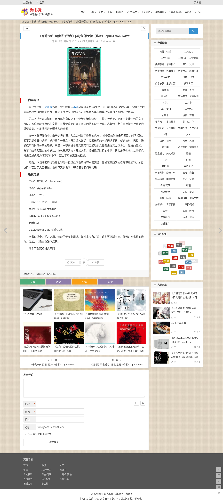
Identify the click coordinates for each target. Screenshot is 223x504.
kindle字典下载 (178, 323)
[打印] (114, 41)
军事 (32, 281)
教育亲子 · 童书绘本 (165, 121)
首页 (83, 12)
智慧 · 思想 (188, 140)
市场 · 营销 (165, 109)
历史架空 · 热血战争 (165, 70)
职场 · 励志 (165, 198)
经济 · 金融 (188, 179)
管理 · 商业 (188, 172)
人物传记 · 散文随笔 (188, 58)
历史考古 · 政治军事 (188, 70)
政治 (173, 252)
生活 (109, 12)
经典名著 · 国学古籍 (165, 179)
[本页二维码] (218, 493)
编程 (188, 185)
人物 (183, 245)
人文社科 (145, 12)
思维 (175, 274)
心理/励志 (132, 12)
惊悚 (182, 261)
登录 (42, 2)
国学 (161, 256)
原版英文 (165, 77)
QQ (27, 427)
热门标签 (46, 479)
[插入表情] (136, 403)
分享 (97, 262)
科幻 (166, 250)
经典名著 (192, 259)
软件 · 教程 (188, 211)
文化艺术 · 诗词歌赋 (165, 128)
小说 (92, 12)
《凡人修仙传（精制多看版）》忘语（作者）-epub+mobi (183, 312)
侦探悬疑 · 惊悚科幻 (48, 21)
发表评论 (90, 41)
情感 (177, 269)
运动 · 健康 (188, 217)
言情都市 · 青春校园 (165, 204)
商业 (166, 259)
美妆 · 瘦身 (188, 191)
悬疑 (49, 107)
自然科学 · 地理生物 (188, 198)
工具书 (188, 102)
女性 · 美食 (188, 90)
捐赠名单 (27, 483)
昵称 (30, 404)
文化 (189, 261)
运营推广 (165, 223)
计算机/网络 (175, 12)
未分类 (165, 147)
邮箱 (30, 411)
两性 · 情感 (165, 51)
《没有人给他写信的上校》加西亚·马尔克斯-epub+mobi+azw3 (67, 350)
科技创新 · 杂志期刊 (165, 172)
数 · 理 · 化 (188, 121)
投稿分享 (64, 479)
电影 (188, 160)
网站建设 (165, 191)
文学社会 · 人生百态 (188, 128)
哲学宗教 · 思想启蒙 (165, 83)
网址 (27, 419)
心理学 (165, 115)
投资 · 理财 (188, 115)
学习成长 (165, 96)
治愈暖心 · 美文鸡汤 (165, 153)
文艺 (100, 12)
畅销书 (119, 12)
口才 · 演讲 (188, 77)
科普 (175, 245)
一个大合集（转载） (33, 313)
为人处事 (188, 51)
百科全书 (189, 12)
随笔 (183, 273)
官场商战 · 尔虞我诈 (188, 96)
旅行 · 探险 (165, 140)
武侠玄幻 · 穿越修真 (188, 147)
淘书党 (36, 10)
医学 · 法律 (188, 64)
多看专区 (188, 83)
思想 (190, 267)
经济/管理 (159, 12)
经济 (188, 252)
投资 (174, 242)
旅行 (165, 247)
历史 (44, 107)
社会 (173, 261)
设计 (165, 211)
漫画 (188, 153)
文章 (165, 134)
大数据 (165, 90)
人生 (162, 265)
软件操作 (165, 217)
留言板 (197, 2)
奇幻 (168, 267)
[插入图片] (142, 403)
